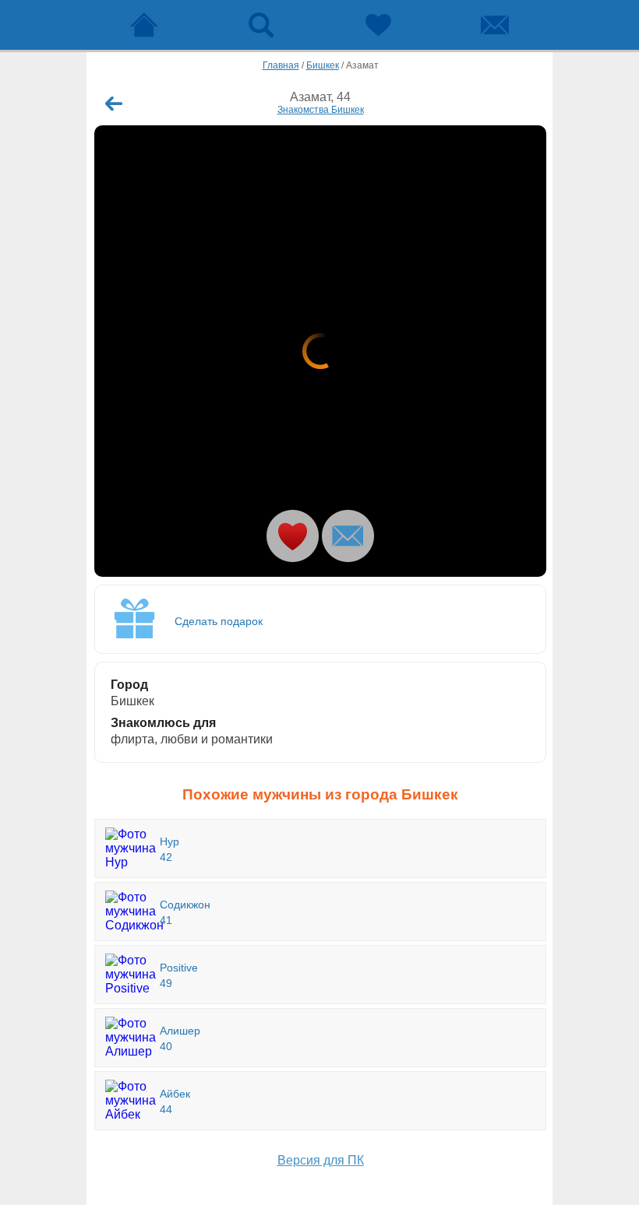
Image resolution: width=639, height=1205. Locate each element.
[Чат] (494, 25)
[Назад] (113, 103)
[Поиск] (261, 25)
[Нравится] (293, 536)
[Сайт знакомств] (144, 25)
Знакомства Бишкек (320, 109)
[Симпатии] (378, 25)
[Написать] (348, 536)
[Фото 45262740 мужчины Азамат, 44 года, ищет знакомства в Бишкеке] (320, 351)
